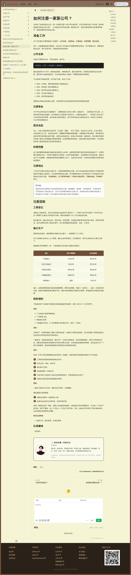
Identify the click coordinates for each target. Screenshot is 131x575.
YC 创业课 (6, 68)
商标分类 (6, 57)
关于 (35, 4)
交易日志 (12, 558)
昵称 (37, 500)
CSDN (57, 551)
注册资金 (113, 17)
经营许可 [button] (6, 20)
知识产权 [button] (6, 17)
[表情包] (42, 520)
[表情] (40, 520)
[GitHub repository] (107, 4)
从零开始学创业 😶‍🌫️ (10, 9)
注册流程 (111, 29)
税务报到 (113, 38)
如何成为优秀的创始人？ (12, 54)
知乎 (57, 555)
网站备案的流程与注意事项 (13, 61)
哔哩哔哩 (58, 561)
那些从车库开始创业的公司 (13, 39)
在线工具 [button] (98, 4)
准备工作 (111, 11)
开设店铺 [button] (6, 28)
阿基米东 (67, 442)
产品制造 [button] (6, 31)
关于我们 (82, 551)
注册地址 (113, 26)
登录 (92, 520)
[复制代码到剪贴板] (101, 65)
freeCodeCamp (38, 558)
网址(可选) (83, 500)
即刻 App (58, 565)
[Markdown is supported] (37, 520)
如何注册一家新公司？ (11, 46)
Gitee (34, 555)
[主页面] (35, 10)
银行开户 (113, 35)
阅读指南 (82, 555)
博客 (30, 4)
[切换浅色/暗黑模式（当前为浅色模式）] (111, 4)
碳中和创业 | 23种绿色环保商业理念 (15, 73)
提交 (99, 520)
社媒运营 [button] (6, 24)
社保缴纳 (113, 41)
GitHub (35, 551)
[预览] (48, 520)
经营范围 (113, 23)
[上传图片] (45, 520)
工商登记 (113, 32)
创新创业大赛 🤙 (9, 78)
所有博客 (12, 555)
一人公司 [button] (6, 35)
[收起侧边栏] (16, 541)
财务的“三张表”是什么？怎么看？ (15, 65)
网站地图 (82, 558)
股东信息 (113, 20)
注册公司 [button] (6, 13)
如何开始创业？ (9, 43)
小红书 (57, 558)
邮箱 (60, 500)
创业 (41, 467)
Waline (99, 538)
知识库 (23, 4)
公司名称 (113, 14)
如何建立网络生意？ (10, 50)
